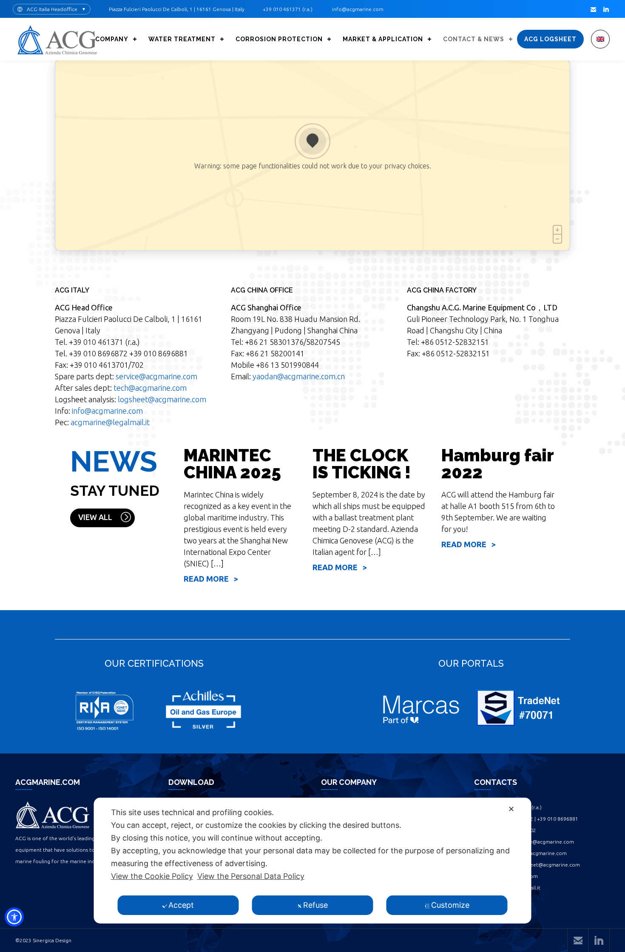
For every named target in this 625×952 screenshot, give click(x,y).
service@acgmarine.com (156, 376)
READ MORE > (211, 578)
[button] (14, 916)
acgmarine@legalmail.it (110, 422)
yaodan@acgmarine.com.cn (299, 376)
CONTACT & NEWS (473, 39)
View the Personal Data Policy (250, 876)
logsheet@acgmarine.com (162, 399)
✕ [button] (511, 808)
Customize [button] (450, 905)
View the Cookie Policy (152, 876)
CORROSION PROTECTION (279, 39)
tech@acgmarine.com (150, 388)
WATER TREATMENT (182, 39)
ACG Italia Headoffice (52, 9)
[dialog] (312, 861)
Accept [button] (181, 905)
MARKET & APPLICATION (383, 39)
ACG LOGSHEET (550, 39)
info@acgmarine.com (107, 410)
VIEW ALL (95, 517)
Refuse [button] (315, 905)
